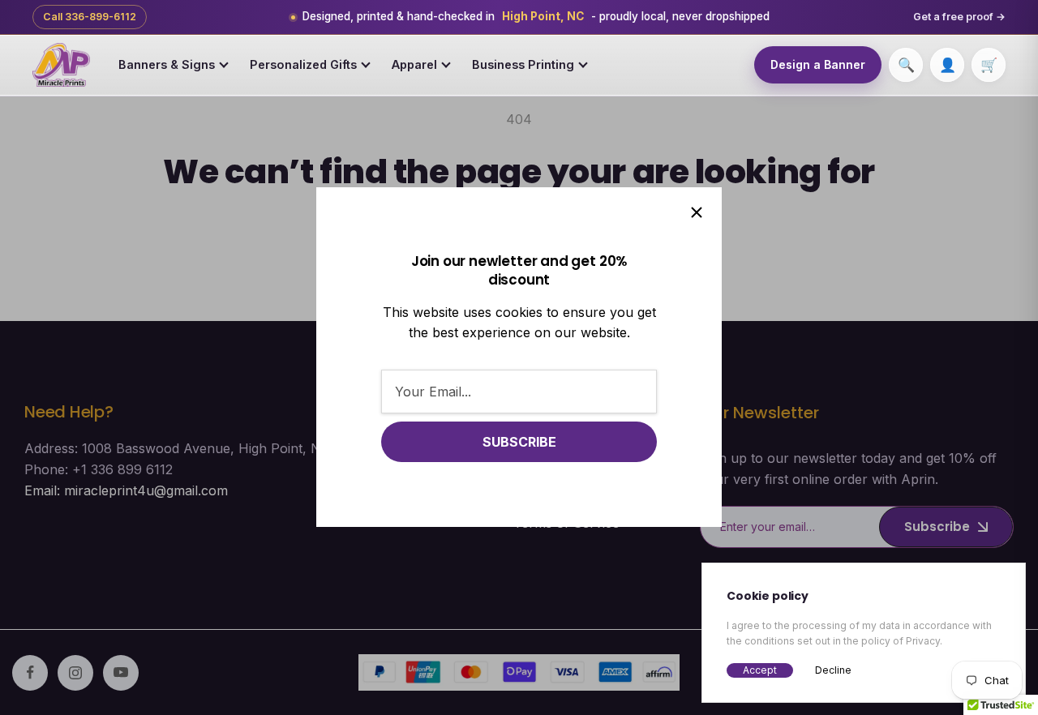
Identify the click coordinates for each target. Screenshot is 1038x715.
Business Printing (523, 64)
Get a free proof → (959, 17)
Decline (833, 670)
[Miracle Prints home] (61, 65)
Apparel (414, 64)
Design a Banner (817, 64)
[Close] (696, 212)
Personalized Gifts (303, 64)
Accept (760, 670)
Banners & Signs (166, 64)
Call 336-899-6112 (89, 17)
